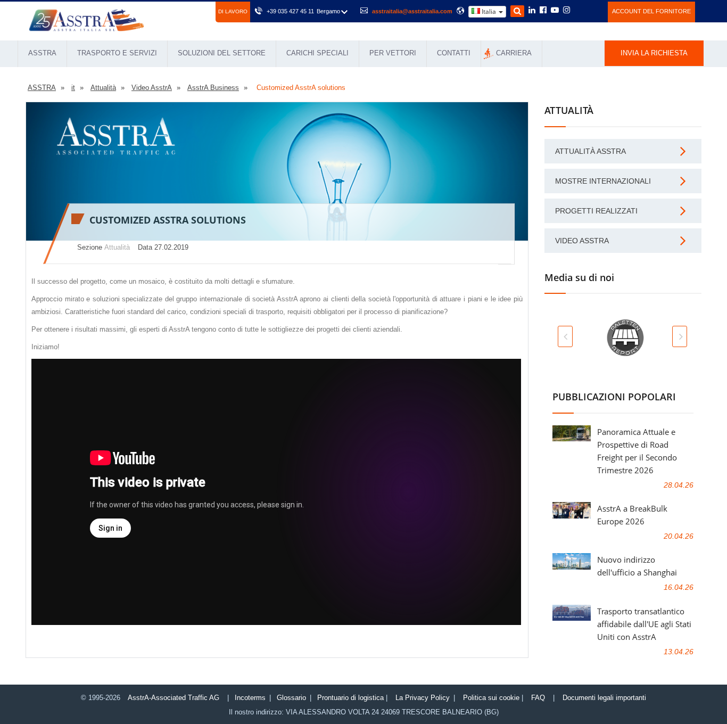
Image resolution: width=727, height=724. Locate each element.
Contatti (453, 53)
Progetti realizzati (596, 211)
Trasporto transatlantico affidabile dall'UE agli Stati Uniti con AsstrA (644, 624)
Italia (489, 11)
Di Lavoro (232, 11)
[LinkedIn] (531, 10)
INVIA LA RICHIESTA (654, 53)
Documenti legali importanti (604, 698)
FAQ (538, 698)
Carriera (514, 53)
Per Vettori (392, 53)
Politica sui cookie (491, 698)
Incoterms (250, 698)
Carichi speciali (317, 53)
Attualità (117, 247)
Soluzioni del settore (222, 53)
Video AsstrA (582, 240)
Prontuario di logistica (350, 698)
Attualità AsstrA (590, 151)
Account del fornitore (651, 11)
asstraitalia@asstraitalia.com (412, 11)
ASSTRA (42, 53)
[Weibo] (579, 10)
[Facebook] (543, 10)
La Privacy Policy (422, 698)
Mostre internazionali (603, 181)
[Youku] (594, 10)
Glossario (291, 698)
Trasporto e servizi (117, 53)
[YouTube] (555, 10)
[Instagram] (566, 10)
